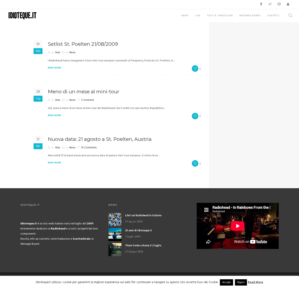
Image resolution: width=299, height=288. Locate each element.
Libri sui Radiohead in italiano (143, 215)
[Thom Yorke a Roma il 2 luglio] (114, 249)
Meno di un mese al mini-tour (83, 92)
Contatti (273, 15)
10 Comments (89, 148)
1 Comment (87, 100)
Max (57, 52)
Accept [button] (226, 282)
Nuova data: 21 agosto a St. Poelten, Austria (100, 139)
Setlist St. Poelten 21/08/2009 (83, 44)
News (185, 15)
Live (197, 15)
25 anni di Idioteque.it (138, 230)
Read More (255, 282)
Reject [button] (240, 282)
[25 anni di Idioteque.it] (114, 234)
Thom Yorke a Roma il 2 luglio (143, 245)
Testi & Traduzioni (220, 15)
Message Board (250, 15)
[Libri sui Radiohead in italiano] (114, 219)
